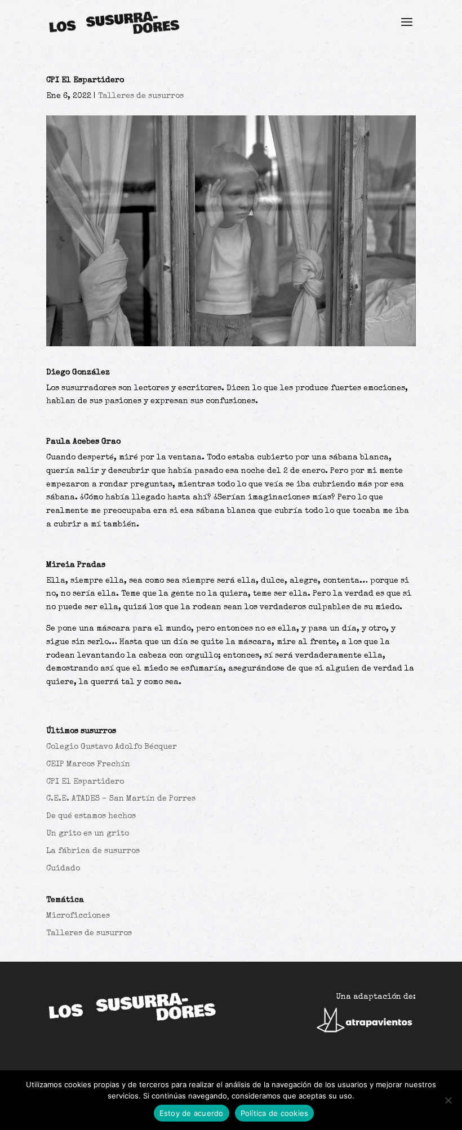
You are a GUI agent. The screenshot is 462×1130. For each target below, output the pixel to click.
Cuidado (63, 869)
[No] (448, 1100)
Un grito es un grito (87, 834)
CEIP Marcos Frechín (88, 765)
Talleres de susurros (141, 96)
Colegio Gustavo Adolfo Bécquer (111, 747)
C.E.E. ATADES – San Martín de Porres (121, 799)
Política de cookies (275, 1113)
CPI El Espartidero (85, 782)
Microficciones (78, 916)
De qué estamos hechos (91, 816)
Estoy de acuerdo (191, 1113)
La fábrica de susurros (93, 851)
